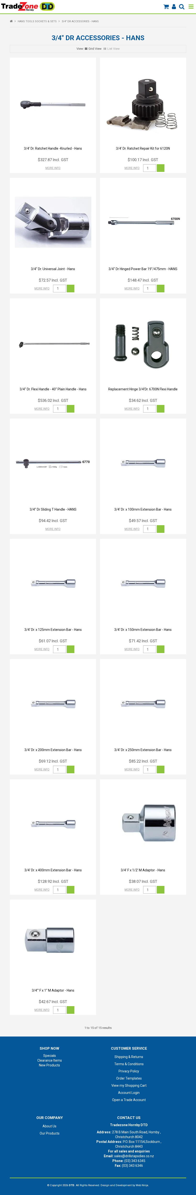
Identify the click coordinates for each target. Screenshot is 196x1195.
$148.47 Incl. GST (143, 280)
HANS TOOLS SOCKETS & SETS (37, 21)
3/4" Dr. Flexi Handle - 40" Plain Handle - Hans (53, 389)
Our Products (50, 1133)
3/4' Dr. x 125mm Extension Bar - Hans (53, 630)
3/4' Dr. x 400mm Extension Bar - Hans (53, 870)
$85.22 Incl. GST (143, 761)
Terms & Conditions (129, 1064)
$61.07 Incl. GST (53, 640)
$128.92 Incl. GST (53, 881)
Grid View (95, 48)
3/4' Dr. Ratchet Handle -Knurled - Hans (53, 148)
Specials (49, 1056)
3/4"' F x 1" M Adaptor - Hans (53, 990)
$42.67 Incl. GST (53, 1001)
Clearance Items (49, 1060)
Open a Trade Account (129, 1100)
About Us (49, 1126)
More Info (52, 168)
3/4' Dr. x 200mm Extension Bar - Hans (53, 750)
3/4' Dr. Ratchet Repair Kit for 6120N (143, 148)
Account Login (129, 1093)
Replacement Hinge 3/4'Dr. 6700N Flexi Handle (143, 389)
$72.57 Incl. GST (53, 280)
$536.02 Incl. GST (53, 400)
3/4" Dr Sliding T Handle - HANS (53, 509)
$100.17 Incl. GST (143, 159)
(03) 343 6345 (134, 1161)
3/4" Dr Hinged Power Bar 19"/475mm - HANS (143, 269)
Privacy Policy (129, 1071)
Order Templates (129, 1078)
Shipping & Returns (128, 1057)
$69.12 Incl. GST (53, 761)
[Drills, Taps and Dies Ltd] (28, 6)
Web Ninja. (142, 1185)
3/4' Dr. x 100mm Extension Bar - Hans (143, 509)
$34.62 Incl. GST (143, 400)
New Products (49, 1065)
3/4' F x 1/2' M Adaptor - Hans (143, 870)
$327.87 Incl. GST (53, 159)
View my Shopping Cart (129, 1085)
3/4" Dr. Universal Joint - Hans (53, 269)
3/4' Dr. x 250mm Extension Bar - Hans (143, 750)
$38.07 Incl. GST (143, 881)
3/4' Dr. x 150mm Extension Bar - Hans (143, 630)
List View (113, 48)
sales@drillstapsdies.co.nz (134, 1156)
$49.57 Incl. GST (143, 520)
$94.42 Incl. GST (53, 520)
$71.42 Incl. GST (143, 640)
